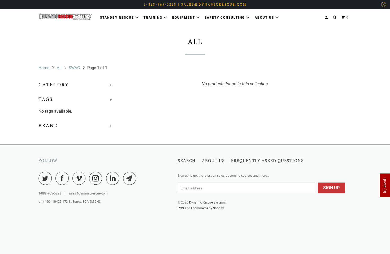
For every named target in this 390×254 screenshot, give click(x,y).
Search (187, 160)
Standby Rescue (117, 17)
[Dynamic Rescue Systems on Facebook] (63, 178)
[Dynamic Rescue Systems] (65, 16)
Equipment (184, 17)
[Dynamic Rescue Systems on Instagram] (97, 178)
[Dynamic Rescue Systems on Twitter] (46, 178)
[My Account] (327, 17)
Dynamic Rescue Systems (207, 202)
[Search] (335, 17)
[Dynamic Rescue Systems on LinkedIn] (114, 178)
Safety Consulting (225, 17)
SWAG (74, 67)
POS (181, 208)
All (59, 67)
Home (43, 67)
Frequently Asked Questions (267, 160)
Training (154, 17)
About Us (265, 17)
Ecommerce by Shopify (207, 208)
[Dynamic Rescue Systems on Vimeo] (80, 178)
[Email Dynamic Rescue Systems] (131, 178)
